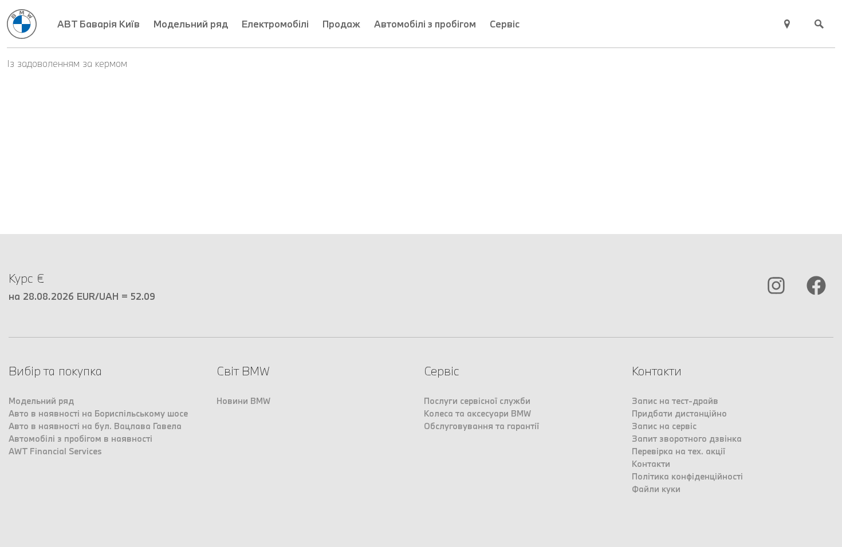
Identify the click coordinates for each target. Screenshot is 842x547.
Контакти (651, 463)
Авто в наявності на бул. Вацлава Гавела (95, 426)
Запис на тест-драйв (675, 400)
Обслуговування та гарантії (481, 426)
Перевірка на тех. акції (678, 451)
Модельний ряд (191, 24)
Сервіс (505, 24)
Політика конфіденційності (687, 476)
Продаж (341, 24)
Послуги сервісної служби (477, 400)
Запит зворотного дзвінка (687, 438)
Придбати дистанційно (679, 413)
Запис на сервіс (664, 426)
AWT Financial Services (55, 451)
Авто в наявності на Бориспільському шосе (98, 413)
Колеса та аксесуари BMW (477, 413)
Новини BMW (243, 400)
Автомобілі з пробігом (425, 24)
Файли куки (656, 488)
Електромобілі (275, 24)
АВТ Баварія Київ (98, 24)
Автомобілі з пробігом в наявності (80, 438)
